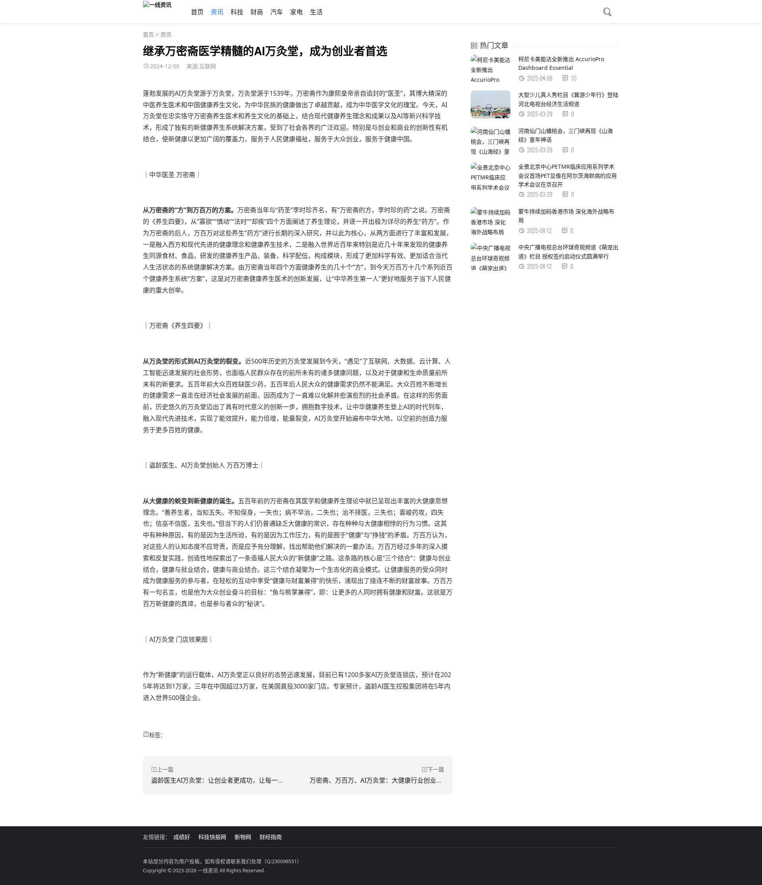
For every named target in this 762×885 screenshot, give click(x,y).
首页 (197, 12)
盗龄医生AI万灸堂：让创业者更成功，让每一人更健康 (227, 780)
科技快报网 (212, 837)
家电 (296, 12)
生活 (316, 12)
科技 (237, 12)
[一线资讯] (157, 4)
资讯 (217, 12)
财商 (256, 12)
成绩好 (181, 837)
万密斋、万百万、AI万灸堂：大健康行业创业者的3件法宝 (390, 780)
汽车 (276, 12)
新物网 (243, 837)
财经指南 (271, 837)
